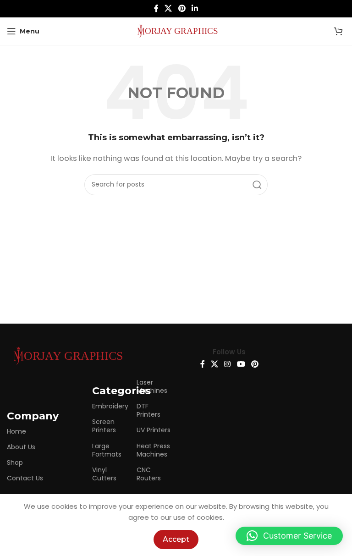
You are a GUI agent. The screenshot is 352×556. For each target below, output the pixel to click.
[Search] (257, 184)
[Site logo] (176, 30)
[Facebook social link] (156, 8)
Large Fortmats (106, 450)
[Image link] (66, 355)
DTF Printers (148, 410)
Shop (15, 462)
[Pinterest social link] (181, 8)
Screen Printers (104, 426)
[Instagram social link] (227, 365)
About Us (21, 446)
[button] (289, 536)
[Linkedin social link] (194, 8)
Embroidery (109, 406)
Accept (176, 539)
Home (16, 431)
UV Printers (153, 430)
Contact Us (25, 478)
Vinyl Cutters (104, 474)
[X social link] (168, 8)
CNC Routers (149, 474)
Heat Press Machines (153, 450)
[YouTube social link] (241, 365)
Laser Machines (152, 386)
